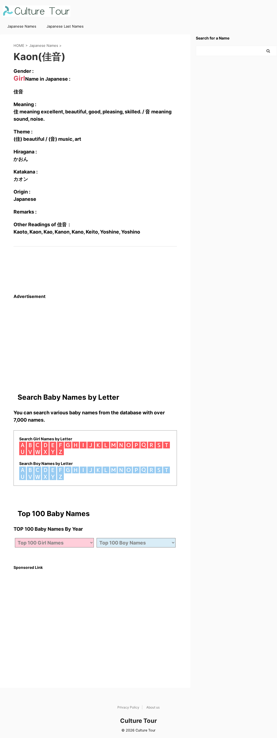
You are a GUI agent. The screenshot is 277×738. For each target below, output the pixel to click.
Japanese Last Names (65, 26)
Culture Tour (138, 720)
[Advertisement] (95, 337)
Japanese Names (21, 26)
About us (153, 707)
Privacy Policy (128, 707)
